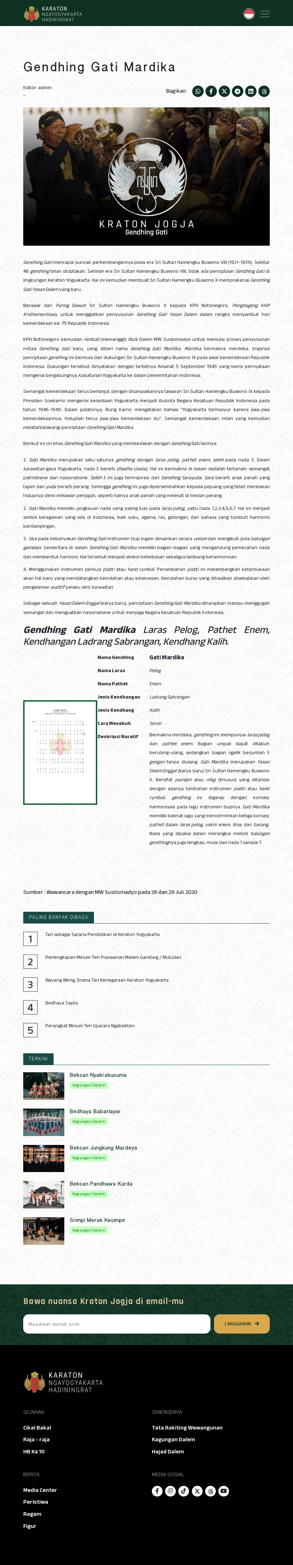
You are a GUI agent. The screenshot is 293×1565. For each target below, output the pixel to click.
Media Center (40, 1490)
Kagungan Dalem (173, 1439)
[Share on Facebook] (211, 91)
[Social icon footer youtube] (223, 1491)
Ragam (32, 1514)
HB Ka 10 (34, 1451)
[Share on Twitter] (224, 91)
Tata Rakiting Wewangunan (187, 1427)
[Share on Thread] (264, 91)
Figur (29, 1526)
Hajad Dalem (168, 1451)
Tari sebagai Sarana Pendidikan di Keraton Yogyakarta (102, 935)
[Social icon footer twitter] (197, 1491)
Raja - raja (36, 1439)
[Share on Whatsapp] (198, 91)
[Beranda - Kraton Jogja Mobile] (52, 13)
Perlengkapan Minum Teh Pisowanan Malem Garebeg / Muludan (113, 957)
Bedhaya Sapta (61, 1003)
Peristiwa (35, 1502)
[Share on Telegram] (237, 91)
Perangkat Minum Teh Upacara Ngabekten (90, 1026)
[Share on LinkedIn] (251, 91)
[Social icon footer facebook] (157, 1491)
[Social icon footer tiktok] (183, 1491)
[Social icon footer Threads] (210, 1491)
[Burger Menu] (265, 14)
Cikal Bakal (37, 1427)
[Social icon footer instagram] (170, 1491)
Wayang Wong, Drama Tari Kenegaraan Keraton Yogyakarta (107, 980)
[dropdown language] (249, 14)
